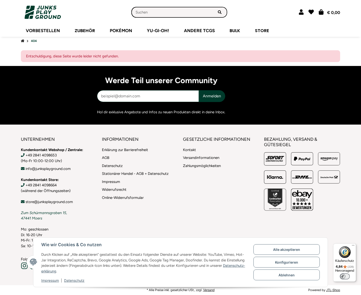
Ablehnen (286, 275)
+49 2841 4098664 (41, 185)
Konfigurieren (286, 262)
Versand (209, 290)
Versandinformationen (201, 157)
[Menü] (353, 246)
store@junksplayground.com (49, 202)
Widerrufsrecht (114, 189)
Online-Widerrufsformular (123, 197)
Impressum (50, 280)
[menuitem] (42, 31)
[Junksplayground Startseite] (43, 12)
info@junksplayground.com (48, 169)
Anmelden (212, 96)
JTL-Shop (333, 290)
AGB (105, 157)
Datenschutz (74, 280)
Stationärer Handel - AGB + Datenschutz (135, 173)
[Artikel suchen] (220, 12)
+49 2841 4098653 (41, 155)
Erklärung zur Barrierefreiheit (125, 150)
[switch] (345, 276)
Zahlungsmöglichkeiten (202, 166)
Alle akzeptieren (286, 249)
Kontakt (189, 150)
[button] (301, 12)
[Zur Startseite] (22, 41)
